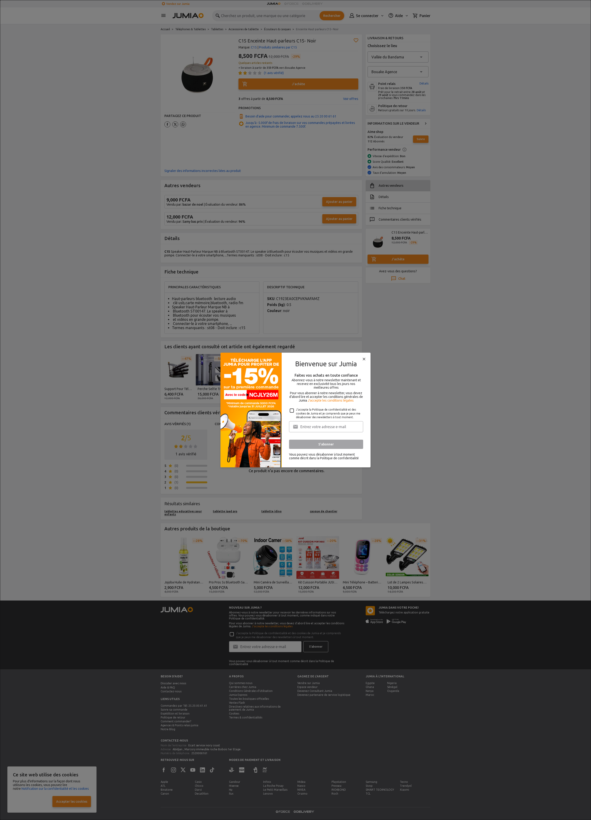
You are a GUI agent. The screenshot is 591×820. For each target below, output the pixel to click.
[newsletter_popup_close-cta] (364, 359)
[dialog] (295, 410)
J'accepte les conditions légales (331, 400)
